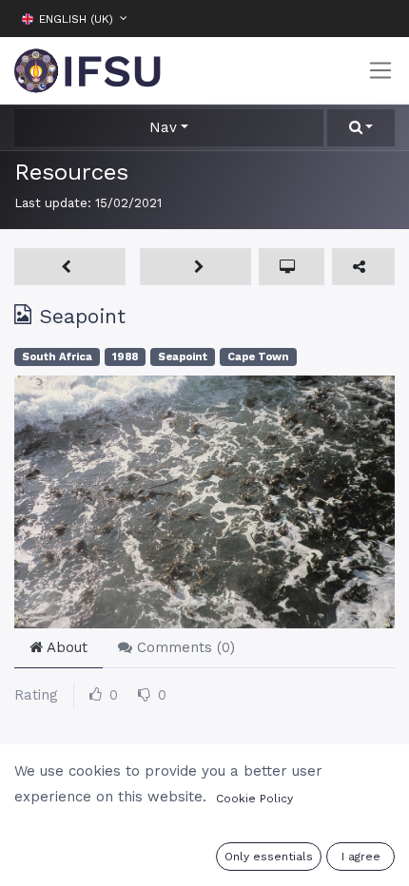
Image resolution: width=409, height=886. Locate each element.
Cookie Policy (254, 798)
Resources (71, 171)
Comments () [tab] (183, 647)
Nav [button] (163, 127)
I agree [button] (360, 856)
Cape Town (258, 357)
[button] (380, 18)
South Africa (57, 357)
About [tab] (65, 647)
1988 (125, 357)
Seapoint (182, 357)
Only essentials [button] (268, 856)
